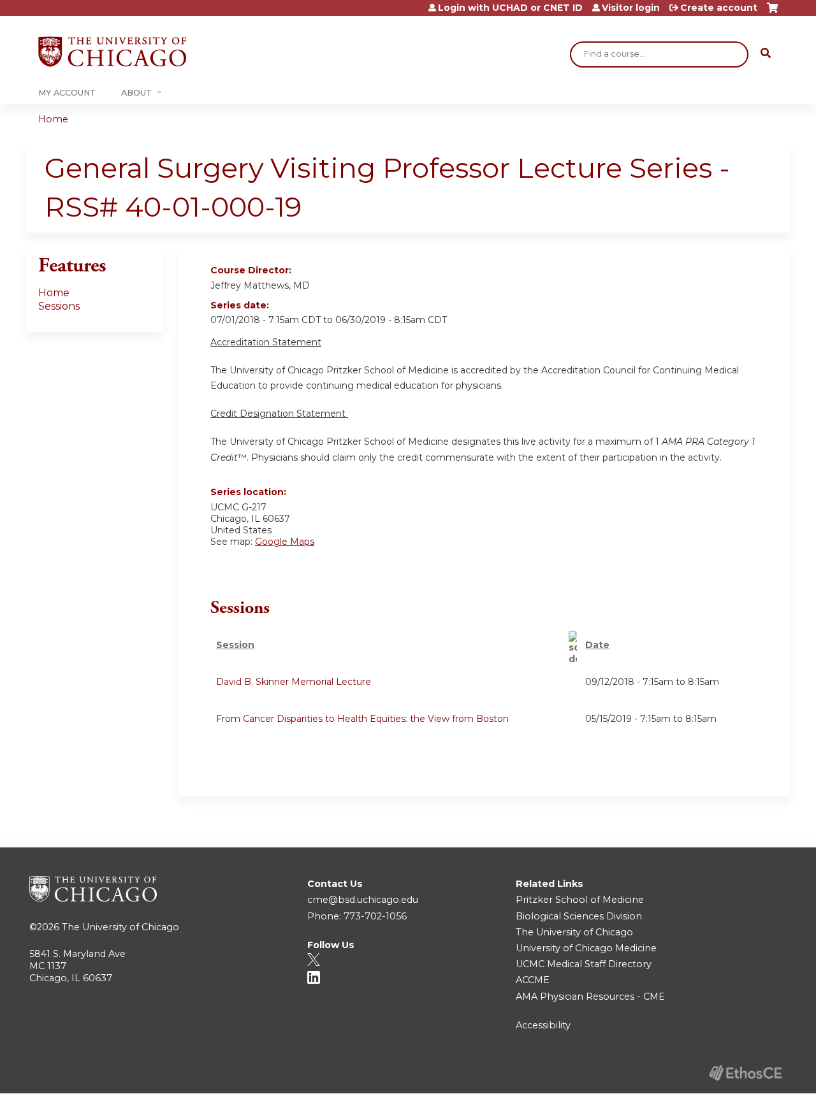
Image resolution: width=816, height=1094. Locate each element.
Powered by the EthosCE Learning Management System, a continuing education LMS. (745, 1072)
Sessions (59, 306)
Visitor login (631, 7)
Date (597, 645)
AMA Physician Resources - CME (590, 996)
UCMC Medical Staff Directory (584, 964)
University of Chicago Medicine (586, 948)
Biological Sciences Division (579, 916)
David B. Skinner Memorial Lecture (293, 681)
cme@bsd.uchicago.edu (362, 899)
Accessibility (543, 1025)
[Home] (112, 52)
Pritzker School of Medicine (580, 899)
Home (53, 119)
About (136, 92)
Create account (718, 7)
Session (235, 645)
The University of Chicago (120, 927)
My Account (67, 92)
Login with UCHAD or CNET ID (510, 7)
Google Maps (284, 541)
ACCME (533, 980)
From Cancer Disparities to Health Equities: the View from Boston (362, 718)
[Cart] (772, 12)
